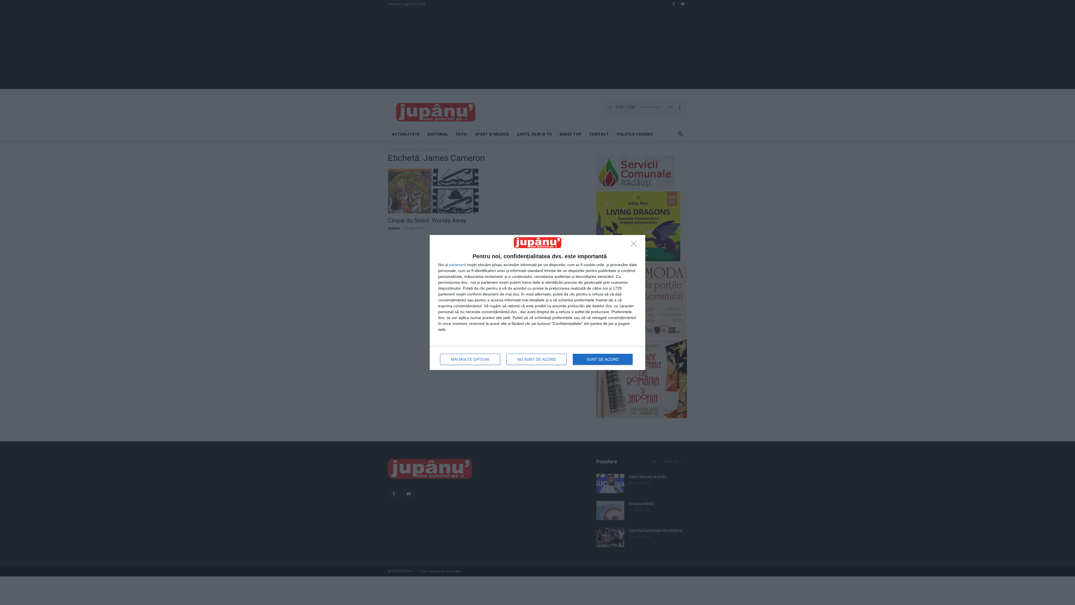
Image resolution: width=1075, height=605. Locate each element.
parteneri (457, 265)
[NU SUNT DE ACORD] (635, 245)
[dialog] (537, 302)
